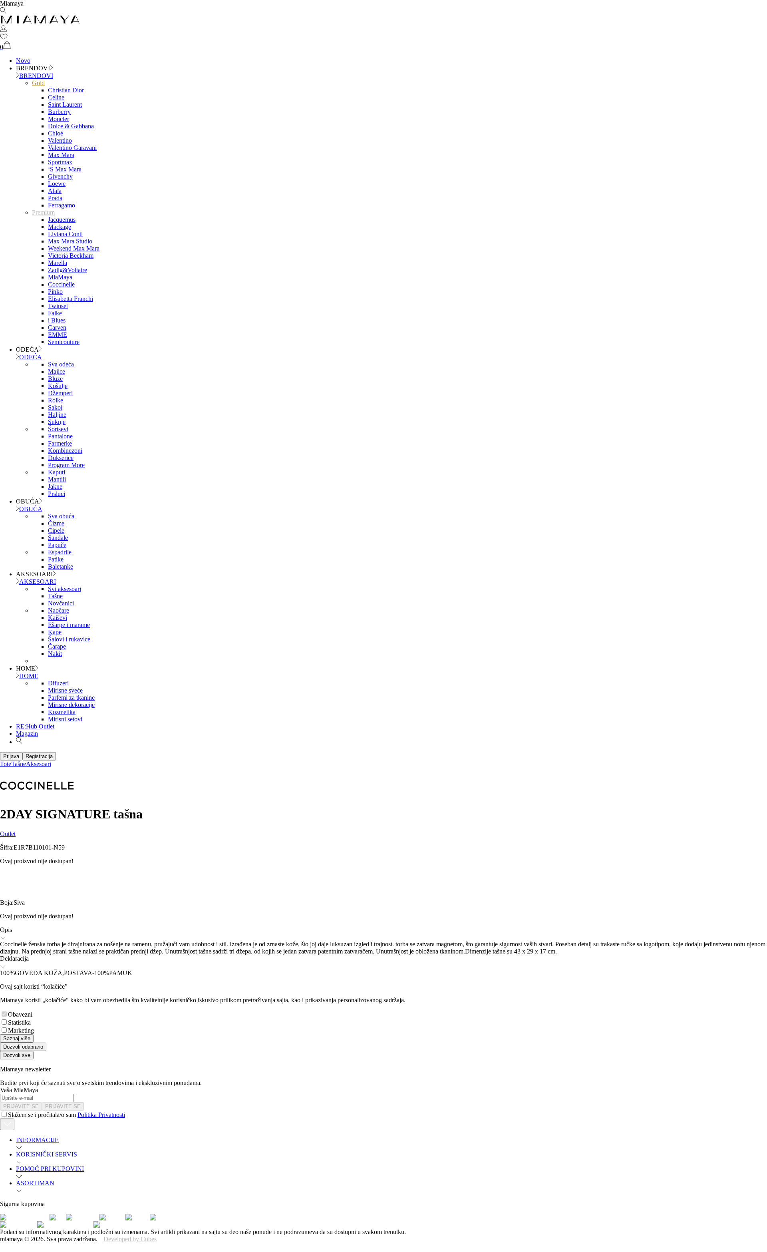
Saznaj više (16, 1038)
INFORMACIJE (37, 1140)
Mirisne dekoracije (71, 704)
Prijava (11, 756)
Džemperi (60, 393)
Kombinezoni (65, 450)
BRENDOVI (36, 75)
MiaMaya (60, 277)
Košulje (58, 385)
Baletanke (60, 566)
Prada (55, 198)
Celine (56, 97)
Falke (55, 313)
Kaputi (56, 472)
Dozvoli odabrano (23, 1047)
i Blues (57, 320)
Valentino (60, 140)
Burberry (59, 111)
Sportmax (60, 162)
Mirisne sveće (65, 690)
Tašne (55, 596)
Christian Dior (66, 90)
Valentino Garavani (72, 147)
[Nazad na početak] (7, 1124)
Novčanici (61, 603)
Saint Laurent (65, 104)
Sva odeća (61, 364)
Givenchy (60, 176)
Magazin (27, 733)
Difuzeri (58, 683)
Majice (56, 371)
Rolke (55, 400)
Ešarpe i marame (69, 624)
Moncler (58, 118)
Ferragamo (61, 205)
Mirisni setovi (65, 719)
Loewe (57, 183)
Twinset (58, 306)
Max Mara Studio (70, 241)
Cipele (56, 530)
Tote (5, 763)
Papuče (57, 544)
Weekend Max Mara (73, 248)
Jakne (55, 486)
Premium (43, 212)
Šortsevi (58, 429)
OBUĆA (30, 509)
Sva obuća (61, 516)
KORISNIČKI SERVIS (46, 1154)
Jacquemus (62, 219)
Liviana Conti (65, 234)
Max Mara (61, 154)
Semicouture (63, 341)
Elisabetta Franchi (70, 298)
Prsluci (56, 493)
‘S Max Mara (64, 169)
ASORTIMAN (35, 1183)
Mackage (59, 226)
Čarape (57, 646)
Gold (38, 83)
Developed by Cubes (130, 1239)
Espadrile (60, 552)
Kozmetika (62, 712)
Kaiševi (57, 617)
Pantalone (60, 436)
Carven (57, 327)
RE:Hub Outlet (35, 726)
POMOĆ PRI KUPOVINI (50, 1168)
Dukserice (61, 457)
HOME (28, 676)
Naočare (58, 610)
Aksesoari (38, 763)
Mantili (57, 479)
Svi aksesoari (64, 588)
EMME (57, 334)
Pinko (55, 291)
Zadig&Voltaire (67, 270)
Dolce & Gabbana (71, 126)
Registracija (39, 756)
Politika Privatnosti (101, 1114)
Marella (57, 262)
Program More (66, 465)
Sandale (58, 537)
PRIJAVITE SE (21, 1106)
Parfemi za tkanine (71, 697)
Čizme (56, 523)
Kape (55, 632)
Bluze (55, 378)
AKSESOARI (37, 581)
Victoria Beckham (70, 255)
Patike (56, 559)
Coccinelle (61, 284)
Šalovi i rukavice (69, 639)
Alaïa (55, 190)
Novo (23, 60)
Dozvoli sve (16, 1055)
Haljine (57, 414)
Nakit (55, 653)
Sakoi (55, 407)
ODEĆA (30, 357)
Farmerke (60, 443)
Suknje (57, 421)
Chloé (55, 133)
